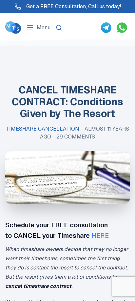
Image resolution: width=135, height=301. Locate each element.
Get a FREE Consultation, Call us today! (73, 6)
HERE (100, 235)
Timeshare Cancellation (42, 128)
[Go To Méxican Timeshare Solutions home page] (13, 27)
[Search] (59, 27)
